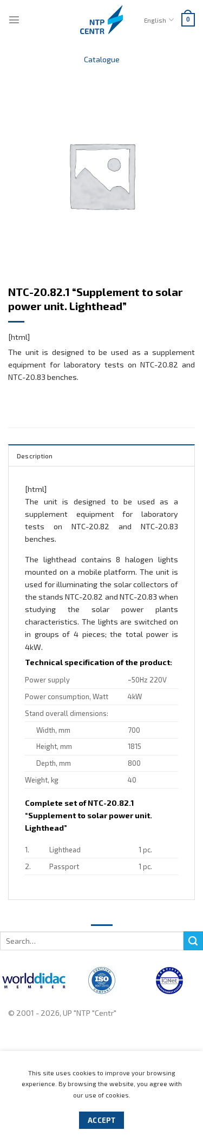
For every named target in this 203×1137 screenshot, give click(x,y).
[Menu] (14, 19)
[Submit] (193, 941)
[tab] (101, 455)
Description (35, 455)
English (155, 20)
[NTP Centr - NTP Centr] (102, 20)
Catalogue (102, 59)
